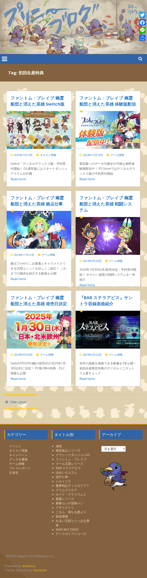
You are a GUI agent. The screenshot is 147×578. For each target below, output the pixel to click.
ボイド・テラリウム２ (71, 494)
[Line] (142, 30)
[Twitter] (142, 15)
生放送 (13, 472)
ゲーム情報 (117, 155)
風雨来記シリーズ (68, 450)
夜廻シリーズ (65, 499)
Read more (18, 179)
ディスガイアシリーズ (71, 534)
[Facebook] (142, 22)
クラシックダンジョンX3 (73, 455)
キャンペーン (18, 455)
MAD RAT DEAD (67, 529)
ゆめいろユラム (66, 472)
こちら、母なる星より (71, 512)
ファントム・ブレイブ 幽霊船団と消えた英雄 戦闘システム (106, 204)
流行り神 (62, 477)
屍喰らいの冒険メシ (69, 503)
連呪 (59, 446)
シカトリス (63, 481)
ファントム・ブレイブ (71, 459)
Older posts (17, 402)
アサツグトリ (65, 507)
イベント (15, 446)
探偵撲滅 (62, 516)
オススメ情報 (48, 155)
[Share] (142, 38)
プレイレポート (20, 468)
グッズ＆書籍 (18, 459)
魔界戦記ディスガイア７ (72, 486)
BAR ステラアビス (68, 468)
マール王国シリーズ (69, 464)
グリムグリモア (66, 490)
